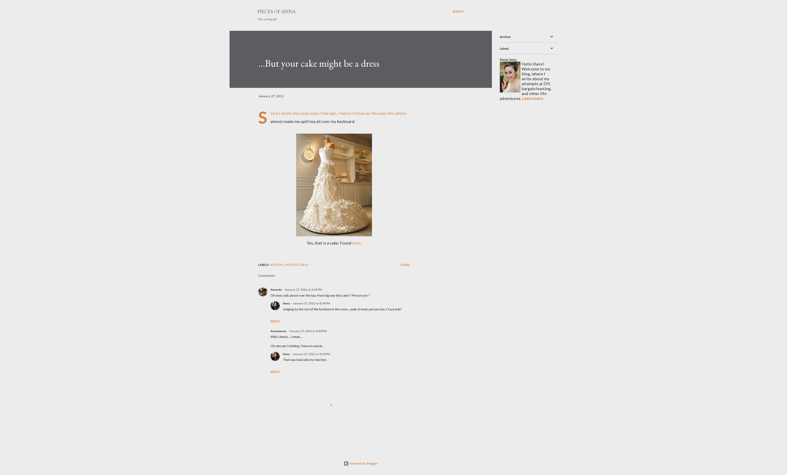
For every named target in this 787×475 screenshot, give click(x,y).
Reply (275, 321)
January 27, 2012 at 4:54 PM (311, 303)
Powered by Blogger (363, 463)
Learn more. (533, 98)
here (356, 242)
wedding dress (296, 264)
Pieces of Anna (276, 11)
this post (301, 113)
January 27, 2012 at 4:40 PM (308, 331)
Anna (286, 303)
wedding (277, 264)
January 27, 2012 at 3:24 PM (303, 289)
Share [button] (405, 264)
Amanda (276, 289)
